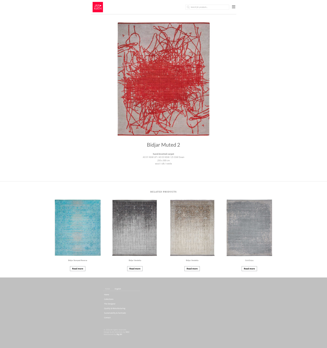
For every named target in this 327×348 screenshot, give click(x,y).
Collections (108, 299)
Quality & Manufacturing (114, 308)
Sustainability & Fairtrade (115, 313)
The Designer (109, 304)
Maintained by (113, 334)
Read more (77, 268)
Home (106, 294)
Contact (107, 317)
